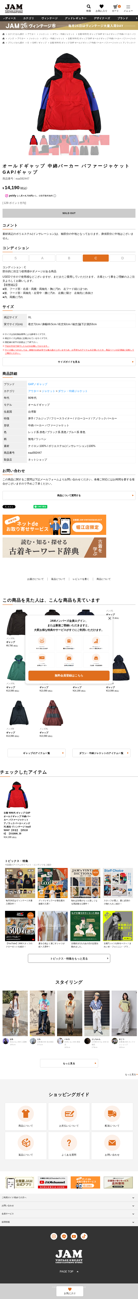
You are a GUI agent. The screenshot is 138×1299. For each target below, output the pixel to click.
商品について (104, 579)
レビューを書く (81, 579)
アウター (31, 34)
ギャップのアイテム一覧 (36, 753)
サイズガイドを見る (69, 361)
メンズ (11, 38)
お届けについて (35, 579)
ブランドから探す (16, 43)
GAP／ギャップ (39, 43)
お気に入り (101, 10)
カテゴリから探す (16, 34)
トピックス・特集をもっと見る (69, 958)
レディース (9, 18)
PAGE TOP (66, 1271)
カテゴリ (28, 18)
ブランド (122, 18)
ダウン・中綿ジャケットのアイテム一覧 (101, 753)
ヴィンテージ (49, 18)
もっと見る (130, 1074)
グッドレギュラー (76, 18)
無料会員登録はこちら (69, 675)
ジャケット (44, 34)
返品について (58, 579)
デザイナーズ (102, 18)
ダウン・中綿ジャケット (63, 34)
